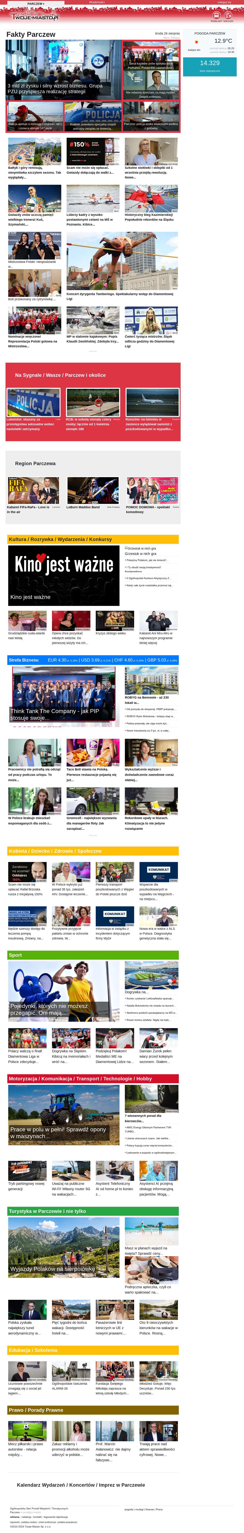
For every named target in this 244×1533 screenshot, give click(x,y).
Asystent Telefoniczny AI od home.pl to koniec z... (114, 1189)
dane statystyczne (210, 70)
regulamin (15, 1522)
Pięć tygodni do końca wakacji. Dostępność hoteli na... (69, 1328)
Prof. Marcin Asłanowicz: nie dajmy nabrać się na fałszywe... (113, 1452)
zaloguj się (224, 2)
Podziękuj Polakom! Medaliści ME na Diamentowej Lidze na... (115, 1056)
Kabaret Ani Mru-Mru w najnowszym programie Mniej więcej (158, 636)
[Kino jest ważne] (63, 575)
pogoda (129, 1509)
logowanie (49, 1516)
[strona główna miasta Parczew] (34, 14)
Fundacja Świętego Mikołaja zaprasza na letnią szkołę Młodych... (114, 1387)
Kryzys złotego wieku (114, 631)
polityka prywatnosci (67, 1522)
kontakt (37, 1516)
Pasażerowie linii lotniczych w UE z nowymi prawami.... (111, 1328)
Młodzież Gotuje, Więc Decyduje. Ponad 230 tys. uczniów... (158, 1387)
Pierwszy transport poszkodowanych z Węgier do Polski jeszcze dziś (115, 888)
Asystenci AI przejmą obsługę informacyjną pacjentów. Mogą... (156, 1189)
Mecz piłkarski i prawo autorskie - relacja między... (25, 1449)
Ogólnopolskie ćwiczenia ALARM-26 (70, 1384)
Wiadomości (97, 2)
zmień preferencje (47, 1522)
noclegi (139, 1509)
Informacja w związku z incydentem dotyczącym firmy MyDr (114, 932)
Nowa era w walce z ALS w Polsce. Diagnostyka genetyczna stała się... (158, 932)
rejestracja (62, 1516)
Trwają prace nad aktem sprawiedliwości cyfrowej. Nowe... (157, 1449)
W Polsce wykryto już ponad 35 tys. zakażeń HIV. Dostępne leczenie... (70, 888)
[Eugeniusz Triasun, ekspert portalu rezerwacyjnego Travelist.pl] (63, 1247)
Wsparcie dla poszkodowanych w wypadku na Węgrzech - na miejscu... (158, 890)
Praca (159, 1509)
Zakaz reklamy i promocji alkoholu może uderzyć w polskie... (70, 1449)
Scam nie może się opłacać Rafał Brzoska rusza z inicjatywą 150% (27, 888)
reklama (14, 1516)
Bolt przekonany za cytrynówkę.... (34, 297)
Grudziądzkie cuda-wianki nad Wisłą (27, 634)
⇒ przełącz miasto (30, 1512)
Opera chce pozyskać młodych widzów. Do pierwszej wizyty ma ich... (70, 636)
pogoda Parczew (210, 33)
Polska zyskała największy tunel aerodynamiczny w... (24, 1328)
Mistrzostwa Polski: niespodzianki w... (34, 262)
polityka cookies (29, 1522)
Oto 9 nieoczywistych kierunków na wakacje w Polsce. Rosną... (159, 1328)
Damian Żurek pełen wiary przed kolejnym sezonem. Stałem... (156, 1056)
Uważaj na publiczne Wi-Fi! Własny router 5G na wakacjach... (71, 1189)
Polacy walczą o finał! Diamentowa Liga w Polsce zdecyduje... (25, 1056)
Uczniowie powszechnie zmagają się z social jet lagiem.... (27, 1387)
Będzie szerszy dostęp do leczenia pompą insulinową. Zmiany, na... (27, 932)
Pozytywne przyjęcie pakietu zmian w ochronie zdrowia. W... (70, 932)
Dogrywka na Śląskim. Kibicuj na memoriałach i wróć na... (71, 1056)
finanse (150, 1509)
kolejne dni (194, 49)
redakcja (26, 1516)
